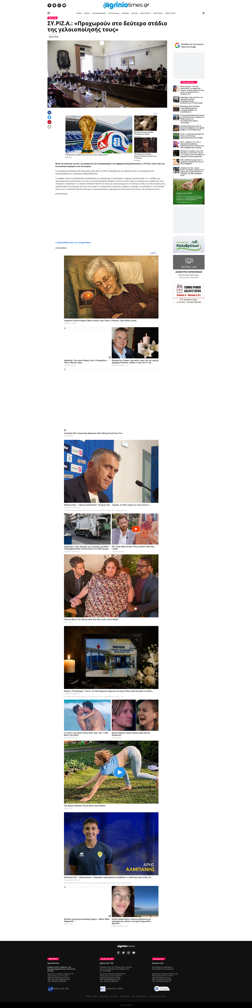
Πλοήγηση (114, 996)
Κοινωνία (125, 13)
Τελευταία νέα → (189, 82)
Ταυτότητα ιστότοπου (158, 996)
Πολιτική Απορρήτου (139, 996)
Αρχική (79, 13)
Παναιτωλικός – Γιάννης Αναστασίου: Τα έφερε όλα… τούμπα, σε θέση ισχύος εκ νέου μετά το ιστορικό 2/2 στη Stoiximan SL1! (192, 90)
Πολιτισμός (157, 13)
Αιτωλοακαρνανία (99, 13)
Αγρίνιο (87, 13)
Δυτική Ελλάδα (113, 13)
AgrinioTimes (53, 37)
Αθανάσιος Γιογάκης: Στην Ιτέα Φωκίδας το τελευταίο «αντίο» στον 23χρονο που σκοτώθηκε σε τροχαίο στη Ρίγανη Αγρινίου (192, 153)
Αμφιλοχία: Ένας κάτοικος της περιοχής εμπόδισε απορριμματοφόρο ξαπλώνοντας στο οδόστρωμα (191, 100)
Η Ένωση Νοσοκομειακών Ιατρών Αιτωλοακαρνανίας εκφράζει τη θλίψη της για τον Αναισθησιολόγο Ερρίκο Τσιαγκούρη (192, 119)
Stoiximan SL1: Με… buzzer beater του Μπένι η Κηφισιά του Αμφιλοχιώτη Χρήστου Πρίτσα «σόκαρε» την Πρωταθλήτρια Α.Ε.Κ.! (192, 171)
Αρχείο (94, 996)
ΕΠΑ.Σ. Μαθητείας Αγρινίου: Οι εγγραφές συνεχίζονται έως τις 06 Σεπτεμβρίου (192, 162)
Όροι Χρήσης (125, 996)
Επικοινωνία (103, 996)
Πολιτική (134, 13)
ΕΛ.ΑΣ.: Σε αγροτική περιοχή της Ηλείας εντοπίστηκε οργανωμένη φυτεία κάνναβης (192, 136)
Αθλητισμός (145, 13)
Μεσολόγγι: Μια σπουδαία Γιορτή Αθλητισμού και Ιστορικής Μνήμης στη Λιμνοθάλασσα (190, 109)
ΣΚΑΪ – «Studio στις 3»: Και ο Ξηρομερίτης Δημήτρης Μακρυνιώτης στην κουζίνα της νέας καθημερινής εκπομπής (192, 144)
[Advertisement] (111, 203)
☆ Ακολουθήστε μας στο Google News (73, 242)
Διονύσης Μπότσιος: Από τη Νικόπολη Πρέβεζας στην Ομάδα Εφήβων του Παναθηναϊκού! (192, 128)
